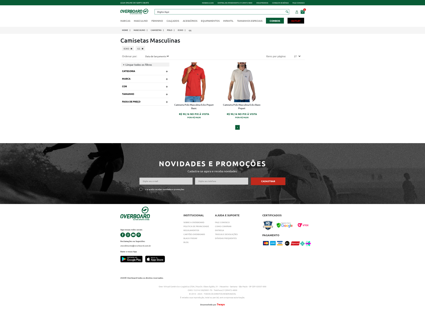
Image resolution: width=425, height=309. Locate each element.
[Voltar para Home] (134, 11)
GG (190, 30)
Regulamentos (191, 230)
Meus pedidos (262, 2)
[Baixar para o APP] (132, 259)
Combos (275, 20)
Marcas (125, 20)
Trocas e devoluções (226, 234)
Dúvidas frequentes (226, 238)
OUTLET (295, 20)
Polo (169, 30)
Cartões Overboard (194, 234)
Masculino (141, 20)
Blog (186, 242)
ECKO (180, 30)
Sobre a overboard (193, 222)
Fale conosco (299, 2)
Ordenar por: (129, 56)
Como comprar (223, 226)
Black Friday (190, 238)
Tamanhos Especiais (249, 20)
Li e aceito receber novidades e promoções (164, 189)
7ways (221, 304)
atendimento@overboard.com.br (135, 245)
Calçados (173, 20)
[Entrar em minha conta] (297, 11)
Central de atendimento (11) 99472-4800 (234, 2)
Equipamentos (210, 20)
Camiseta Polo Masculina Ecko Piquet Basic (194, 106)
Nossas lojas (207, 2)
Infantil (228, 20)
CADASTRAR (268, 181)
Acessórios (190, 20)
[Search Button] (287, 12)
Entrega (219, 230)
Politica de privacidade (196, 226)
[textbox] (222, 11)
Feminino (157, 20)
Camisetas (156, 30)
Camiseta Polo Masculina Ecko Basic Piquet (242, 106)
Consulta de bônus (280, 2)
